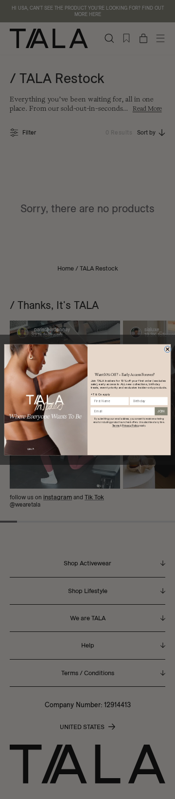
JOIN (161, 411)
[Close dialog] (167, 349)
